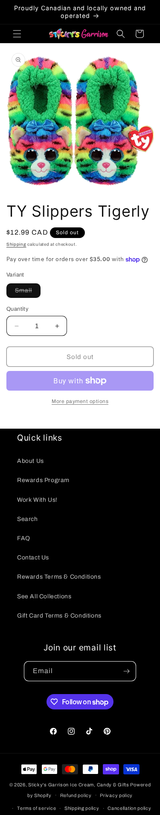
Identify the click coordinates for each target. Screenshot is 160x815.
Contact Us (33, 557)
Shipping (16, 244)
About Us (30, 461)
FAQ (23, 538)
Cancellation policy (129, 808)
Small (28, 292)
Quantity (17, 309)
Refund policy (76, 795)
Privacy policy (116, 795)
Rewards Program (43, 480)
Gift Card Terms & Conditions (59, 615)
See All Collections (44, 596)
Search (27, 519)
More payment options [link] (80, 401)
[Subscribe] (126, 671)
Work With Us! (37, 500)
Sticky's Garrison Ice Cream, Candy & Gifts (78, 784)
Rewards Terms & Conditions (59, 577)
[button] (17, 33)
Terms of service (36, 808)
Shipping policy (81, 808)
